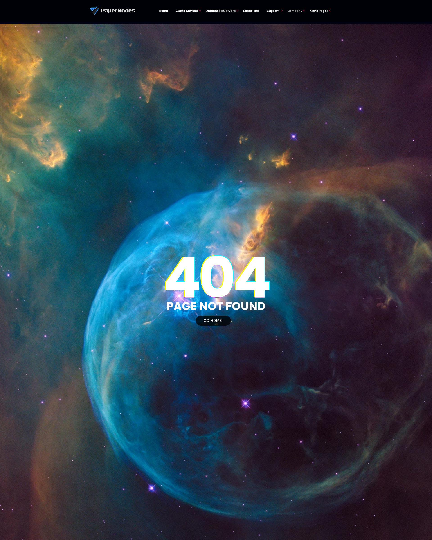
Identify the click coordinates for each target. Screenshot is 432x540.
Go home (213, 320)
